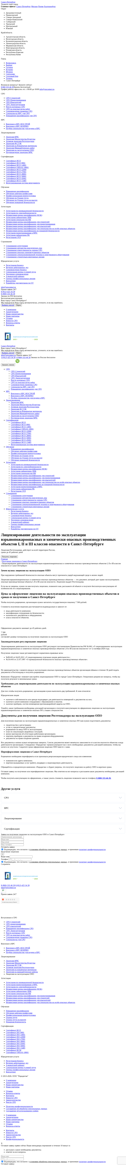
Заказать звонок (8, 365)
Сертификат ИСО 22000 (16, 170)
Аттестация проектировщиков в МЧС (22, 233)
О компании (11, 309)
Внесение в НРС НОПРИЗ (17, 126)
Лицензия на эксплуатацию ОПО (20, 150)
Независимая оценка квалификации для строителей (27, 222)
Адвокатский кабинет (15, 276)
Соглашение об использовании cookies (22, 1111)
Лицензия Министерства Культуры (20, 139)
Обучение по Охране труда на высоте (21, 200)
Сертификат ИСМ (13, 1050)
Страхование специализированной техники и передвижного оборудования (37, 255)
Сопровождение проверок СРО (19, 111)
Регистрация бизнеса (15, 265)
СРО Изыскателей (13, 102)
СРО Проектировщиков (16, 100)
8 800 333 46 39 (7, 87)
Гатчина (9, 67)
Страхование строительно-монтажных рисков (25, 257)
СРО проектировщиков (16, 924)
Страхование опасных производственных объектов (27, 252)
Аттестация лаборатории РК (18, 235)
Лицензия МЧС (12, 137)
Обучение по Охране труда (17, 198)
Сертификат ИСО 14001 (16, 165)
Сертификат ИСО (13, 161)
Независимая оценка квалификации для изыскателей (28, 226)
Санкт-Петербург (8, 2)
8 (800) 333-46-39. (103, 778)
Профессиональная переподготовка (21, 196)
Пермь (41, 6)
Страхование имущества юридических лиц (24, 248)
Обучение (10, 447)
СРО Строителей (13, 98)
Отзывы (9, 318)
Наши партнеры (12, 316)
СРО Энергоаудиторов (15, 105)
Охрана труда (11, 1017)
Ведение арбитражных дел (17, 267)
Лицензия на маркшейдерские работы (22, 972)
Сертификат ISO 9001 (15, 1032)
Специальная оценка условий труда (21, 272)
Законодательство (13, 1100)
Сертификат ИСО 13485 (16, 181)
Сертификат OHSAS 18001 (17, 167)
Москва (34, 6)
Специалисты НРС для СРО (18, 113)
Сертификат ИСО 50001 (16, 176)
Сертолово (10, 74)
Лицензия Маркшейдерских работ (20, 148)
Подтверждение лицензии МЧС (19, 152)
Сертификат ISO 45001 (15, 1044)
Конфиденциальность (15, 1139)
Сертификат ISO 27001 (15, 1039)
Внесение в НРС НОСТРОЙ (18, 124)
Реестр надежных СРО (15, 107)
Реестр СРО (11, 1102)
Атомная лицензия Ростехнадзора (20, 141)
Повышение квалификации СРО (19, 928)
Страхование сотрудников (17, 246)
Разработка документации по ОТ (20, 283)
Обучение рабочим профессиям (19, 193)
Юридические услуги (15, 509)
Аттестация (11, 462)
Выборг (9, 65)
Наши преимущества (15, 314)
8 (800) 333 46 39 (8, 294)
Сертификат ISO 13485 (15, 1048)
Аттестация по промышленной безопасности (25, 211)
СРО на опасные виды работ (18, 109)
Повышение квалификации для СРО (21, 116)
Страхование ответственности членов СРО (24, 250)
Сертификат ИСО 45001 (16, 178)
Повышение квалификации (17, 191)
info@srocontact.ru (46, 89)
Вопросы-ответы (13, 323)
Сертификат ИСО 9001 (15, 163)
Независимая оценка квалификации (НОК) (24, 215)
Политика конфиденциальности (19, 1106)
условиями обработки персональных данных (48, 849)
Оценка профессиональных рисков (20, 279)
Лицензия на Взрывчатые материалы (21, 146)
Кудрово (9, 70)
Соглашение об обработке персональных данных (26, 1109)
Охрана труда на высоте (16, 1020)
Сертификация (12, 420)
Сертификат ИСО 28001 (16, 174)
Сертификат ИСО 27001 (16, 172)
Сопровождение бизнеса (16, 270)
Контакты (10, 325)
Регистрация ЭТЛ (13, 237)
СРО (8, 369)
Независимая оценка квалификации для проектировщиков (30, 224)
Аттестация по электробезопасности (21, 213)
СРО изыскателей (13, 926)
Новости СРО (12, 321)
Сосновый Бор (12, 76)
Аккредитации (12, 312)
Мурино (9, 72)
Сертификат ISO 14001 (15, 1035)
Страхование (11, 493)
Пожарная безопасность (16, 1022)
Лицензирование (13, 400)
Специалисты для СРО (15, 940)
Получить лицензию (9, 557)
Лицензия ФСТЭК (14, 143)
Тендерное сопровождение (17, 274)
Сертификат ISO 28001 (15, 1041)
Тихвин (9, 78)
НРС (8, 391)
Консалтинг (11, 281)
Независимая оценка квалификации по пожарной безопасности (33, 231)
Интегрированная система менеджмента (23, 183)
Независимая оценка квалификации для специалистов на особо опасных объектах (40, 228)
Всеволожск (11, 63)
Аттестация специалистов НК (18, 220)
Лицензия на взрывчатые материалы (21, 970)
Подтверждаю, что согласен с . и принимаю (54, 849)
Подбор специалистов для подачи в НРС (23, 128)
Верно (18, 305)
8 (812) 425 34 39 (8, 292)
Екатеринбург (50, 6)
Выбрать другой (8, 305)
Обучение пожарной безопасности (20, 202)
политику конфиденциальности (92, 849)
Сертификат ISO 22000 (15, 1037)
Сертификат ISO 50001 (15, 1046)
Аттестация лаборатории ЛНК (18, 217)
